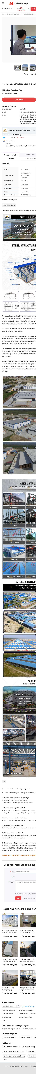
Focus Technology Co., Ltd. (24, 1066)
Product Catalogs (29, 1006)
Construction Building (28, 1047)
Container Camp (7, 1014)
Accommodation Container (27, 1014)
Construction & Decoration (14, 14)
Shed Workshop (25, 1037)
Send (18, 898)
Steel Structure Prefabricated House (14, 1056)
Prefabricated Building (28, 14)
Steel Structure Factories (10, 1047)
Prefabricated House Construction (13, 1051)
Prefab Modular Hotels (26, 1017)
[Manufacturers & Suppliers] (18, 3)
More (3, 1059)
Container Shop (6, 1017)
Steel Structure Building (26, 1010)
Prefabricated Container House (11, 1010)
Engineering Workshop (10, 1037)
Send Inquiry (19, 100)
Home (3, 14)
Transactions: (12, 135)
